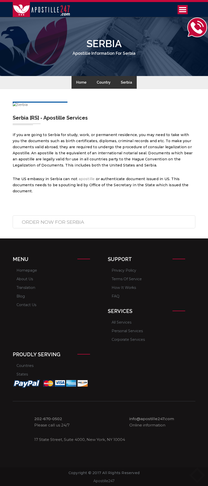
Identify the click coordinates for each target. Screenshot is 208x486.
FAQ (115, 296)
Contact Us (26, 305)
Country (104, 82)
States (22, 374)
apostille (87, 179)
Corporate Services (128, 339)
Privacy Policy (124, 270)
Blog (20, 296)
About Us (24, 279)
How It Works (124, 287)
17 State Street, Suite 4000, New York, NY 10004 (79, 439)
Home (81, 82)
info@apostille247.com (151, 419)
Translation (25, 287)
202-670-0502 (48, 419)
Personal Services (127, 331)
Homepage (26, 270)
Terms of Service (127, 279)
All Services (121, 322)
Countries (24, 365)
